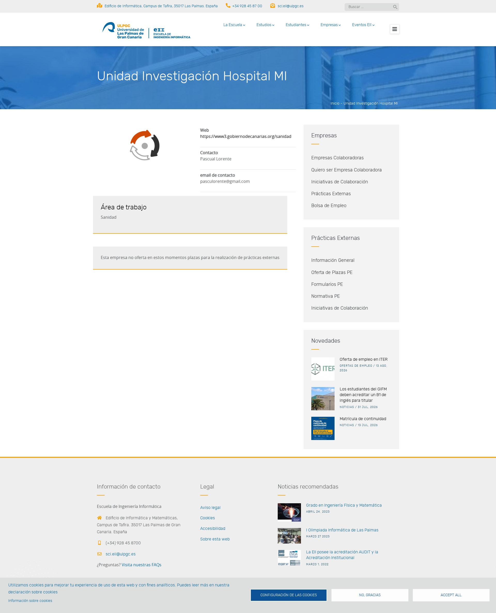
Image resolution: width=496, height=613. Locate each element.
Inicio (335, 103)
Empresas (329, 25)
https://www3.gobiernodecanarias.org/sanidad (245, 137)
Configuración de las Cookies (288, 595)
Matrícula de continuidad (363, 419)
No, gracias (370, 595)
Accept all (451, 595)
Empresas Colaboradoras (337, 158)
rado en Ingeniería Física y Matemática (345, 505)
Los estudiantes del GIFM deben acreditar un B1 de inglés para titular (363, 395)
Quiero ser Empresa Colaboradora (346, 170)
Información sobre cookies (30, 601)
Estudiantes (296, 25)
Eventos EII (361, 25)
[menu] (394, 29)
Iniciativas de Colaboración (339, 182)
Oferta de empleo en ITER (364, 359)
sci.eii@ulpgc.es (120, 554)
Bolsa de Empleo (328, 205)
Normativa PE (325, 296)
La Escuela (232, 25)
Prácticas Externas (331, 194)
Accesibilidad (212, 528)
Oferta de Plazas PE (332, 272)
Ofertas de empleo (356, 365)
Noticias (347, 407)
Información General (332, 260)
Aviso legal (210, 508)
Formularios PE (327, 284)
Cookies (207, 518)
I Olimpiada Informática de (331, 530)
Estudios (264, 25)
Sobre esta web (215, 539)
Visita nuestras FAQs (141, 565)
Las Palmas (367, 530)
